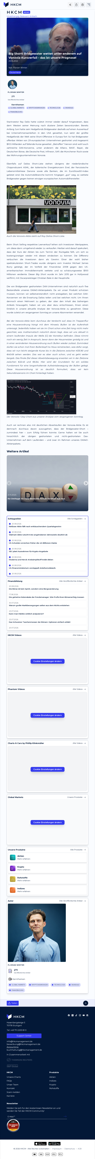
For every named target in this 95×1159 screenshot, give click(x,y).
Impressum (57, 1149)
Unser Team (12, 1084)
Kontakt (11, 1088)
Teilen (14, 1003)
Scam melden (13, 1092)
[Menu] (88, 4)
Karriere (10, 1096)
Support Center (24, 1036)
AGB (79, 1149)
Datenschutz (69, 1149)
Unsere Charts (14, 1077)
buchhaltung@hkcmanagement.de (24, 1050)
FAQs (9, 1081)
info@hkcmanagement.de (19, 1041)
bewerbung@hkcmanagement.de (23, 1044)
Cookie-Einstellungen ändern (47, 661)
